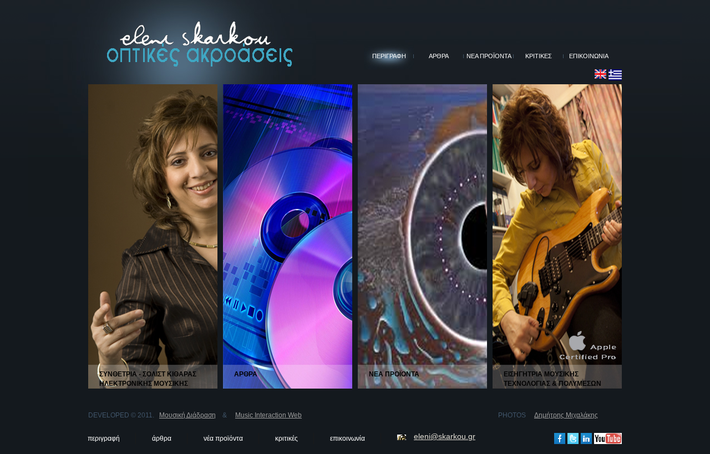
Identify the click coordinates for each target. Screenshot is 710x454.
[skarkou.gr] (615, 74)
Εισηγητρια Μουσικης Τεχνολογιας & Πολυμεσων (552, 378)
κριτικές (286, 438)
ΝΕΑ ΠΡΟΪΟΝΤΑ (488, 56)
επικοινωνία (347, 438)
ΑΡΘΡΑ (439, 56)
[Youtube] (608, 437)
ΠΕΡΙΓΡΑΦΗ (389, 56)
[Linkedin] (586, 437)
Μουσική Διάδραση (187, 415)
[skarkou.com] (600, 74)
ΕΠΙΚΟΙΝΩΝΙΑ (588, 56)
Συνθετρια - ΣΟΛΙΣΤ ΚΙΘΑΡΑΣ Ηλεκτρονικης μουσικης (147, 378)
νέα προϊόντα (223, 438)
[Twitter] (573, 437)
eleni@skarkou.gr (444, 436)
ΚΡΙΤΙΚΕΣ (538, 56)
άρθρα (161, 438)
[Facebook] (559, 437)
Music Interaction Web (268, 415)
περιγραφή (104, 438)
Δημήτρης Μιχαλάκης (566, 415)
